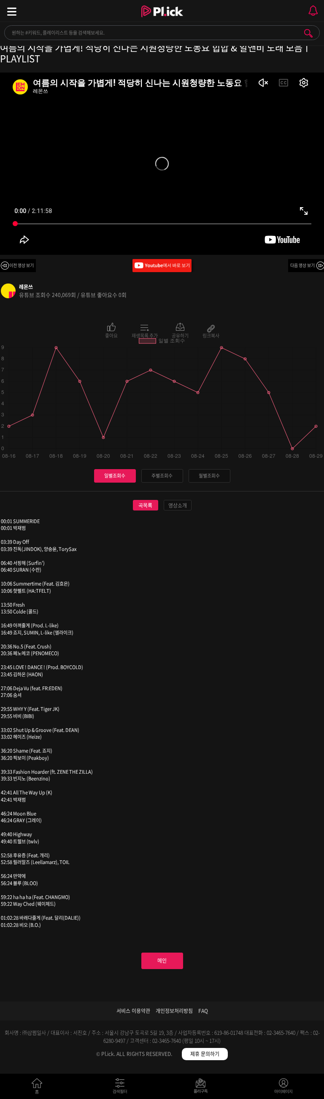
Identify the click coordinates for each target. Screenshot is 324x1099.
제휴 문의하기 (204, 1054)
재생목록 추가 (145, 335)
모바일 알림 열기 (313, 10)
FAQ (203, 1011)
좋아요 (111, 335)
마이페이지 (284, 1087)
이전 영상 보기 (21, 265)
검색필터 (122, 1087)
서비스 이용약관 (133, 1011)
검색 (308, 33)
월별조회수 (209, 475)
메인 (162, 960)
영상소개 (177, 505)
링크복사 (210, 335)
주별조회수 (162, 475)
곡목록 (145, 505)
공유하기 (180, 335)
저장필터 (203, 1087)
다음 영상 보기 (302, 265)
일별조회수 (114, 475)
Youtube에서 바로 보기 (162, 265)
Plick (162, 18)
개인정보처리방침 (174, 1011)
